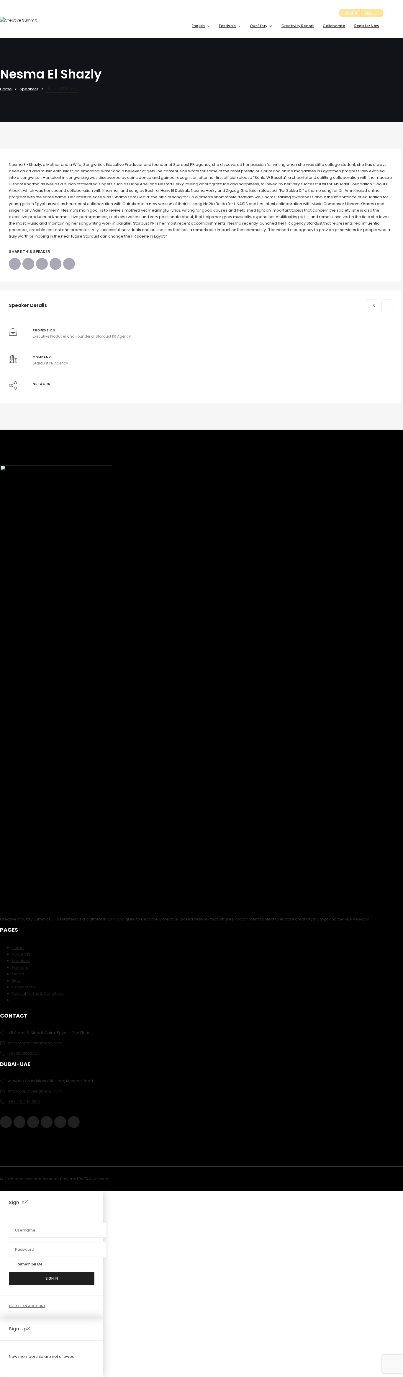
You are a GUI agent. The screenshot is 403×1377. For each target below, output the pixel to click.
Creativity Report (297, 25)
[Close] (26, 1202)
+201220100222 (22, 1053)
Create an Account (27, 1306)
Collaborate (334, 25)
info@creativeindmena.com (35, 1043)
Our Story (258, 25)
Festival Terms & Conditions (38, 993)
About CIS (21, 954)
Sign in (51, 1278)
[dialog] (201, 1347)
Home (6, 89)
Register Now (366, 25)
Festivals (227, 25)
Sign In (351, 13)
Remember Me (29, 1264)
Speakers (29, 89)
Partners (20, 967)
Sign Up (371, 13)
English (198, 25)
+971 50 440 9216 (24, 1101)
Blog (16, 980)
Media (18, 974)
